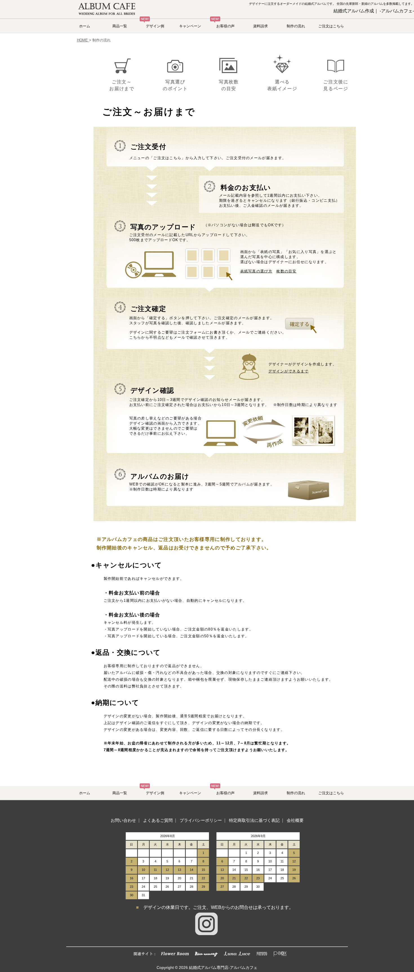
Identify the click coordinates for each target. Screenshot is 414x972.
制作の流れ (296, 26)
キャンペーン (190, 26)
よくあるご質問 (158, 820)
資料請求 (260, 26)
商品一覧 (119, 26)
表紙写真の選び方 (256, 271)
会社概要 (295, 820)
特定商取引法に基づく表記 (254, 820)
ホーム (84, 26)
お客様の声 (225, 26)
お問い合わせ (123, 820)
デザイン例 (155, 26)
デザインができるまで (288, 371)
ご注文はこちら (331, 26)
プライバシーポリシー (201, 820)
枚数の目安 (286, 271)
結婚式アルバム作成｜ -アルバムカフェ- (373, 10)
